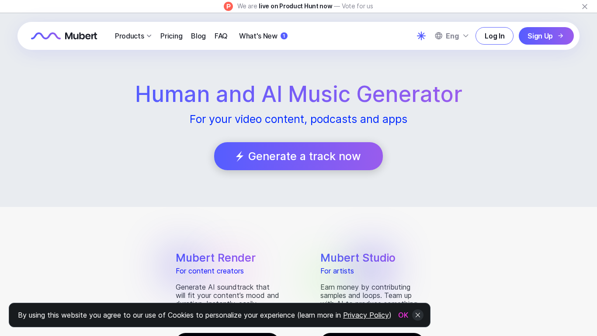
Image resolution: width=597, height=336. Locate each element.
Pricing (171, 36)
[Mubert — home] (64, 35)
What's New (262, 36)
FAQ (221, 36)
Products (129, 36)
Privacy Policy (366, 315)
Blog (198, 36)
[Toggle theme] (421, 36)
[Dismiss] (585, 6)
